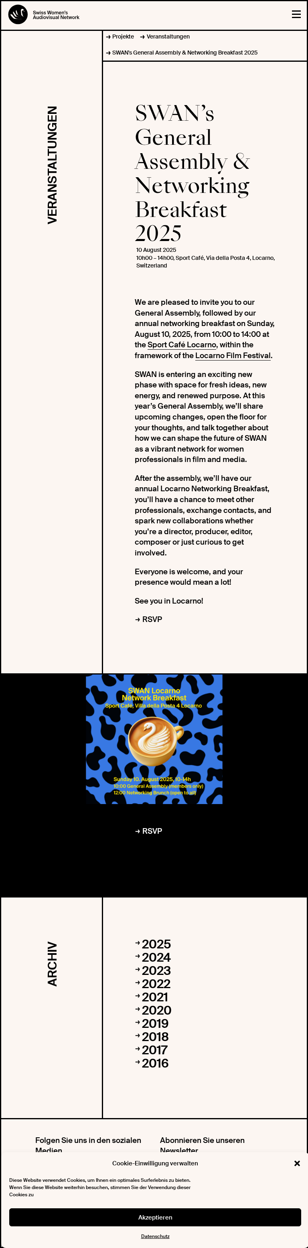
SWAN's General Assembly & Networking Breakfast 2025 (184, 52)
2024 (156, 957)
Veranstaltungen (168, 36)
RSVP (152, 619)
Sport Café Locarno (182, 345)
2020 (157, 1010)
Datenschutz (155, 1236)
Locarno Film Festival (233, 355)
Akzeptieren (155, 1218)
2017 (154, 1050)
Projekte (123, 36)
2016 (155, 1063)
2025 (156, 944)
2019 (155, 1023)
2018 (155, 1037)
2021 (155, 997)
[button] (297, 1163)
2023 (156, 971)
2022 (156, 984)
